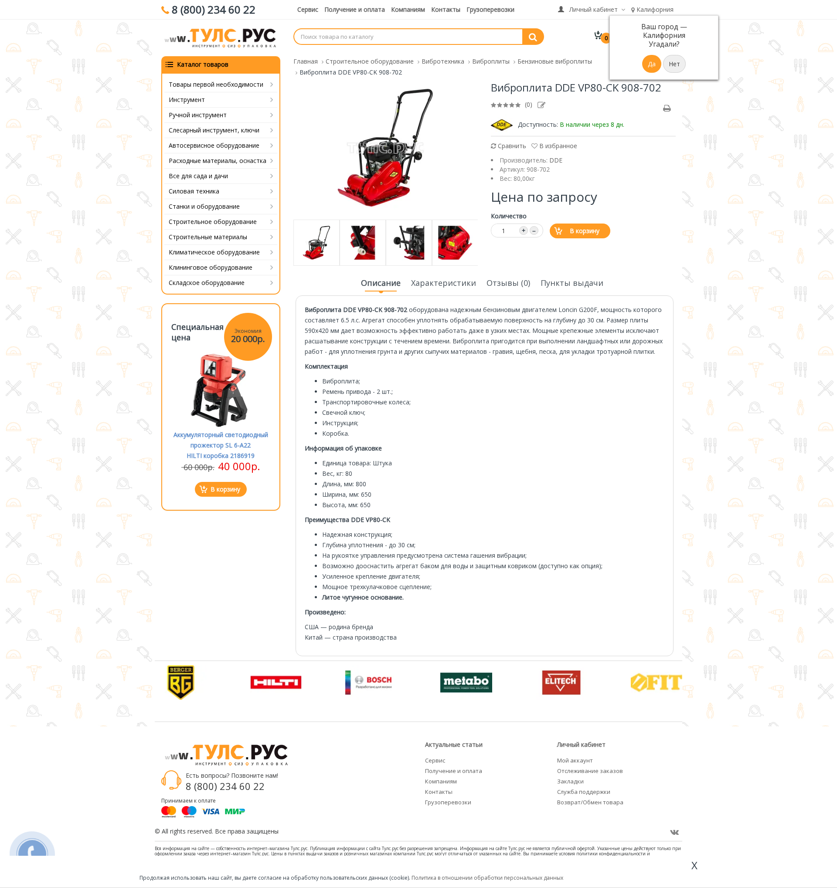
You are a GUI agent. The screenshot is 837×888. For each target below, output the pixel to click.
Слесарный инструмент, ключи (214, 130)
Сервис (307, 9)
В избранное (557, 146)
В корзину (584, 231)
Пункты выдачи (572, 283)
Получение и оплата (354, 9)
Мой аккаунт (575, 760)
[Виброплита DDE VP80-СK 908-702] (385, 147)
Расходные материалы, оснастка (217, 160)
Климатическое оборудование (214, 252)
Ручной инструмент (198, 115)
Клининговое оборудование (210, 267)
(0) (528, 104)
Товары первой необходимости (216, 84)
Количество (509, 216)
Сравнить (511, 146)
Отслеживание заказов (590, 771)
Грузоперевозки (490, 9)
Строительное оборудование (213, 221)
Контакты (445, 9)
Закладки (570, 781)
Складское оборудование (207, 282)
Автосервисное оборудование (214, 145)
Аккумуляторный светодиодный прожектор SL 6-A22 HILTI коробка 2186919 (221, 445)
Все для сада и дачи (198, 176)
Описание (381, 283)
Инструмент (187, 99)
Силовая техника (194, 191)
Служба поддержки (583, 792)
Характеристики (443, 283)
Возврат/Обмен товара (590, 802)
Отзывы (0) (508, 283)
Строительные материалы (208, 237)
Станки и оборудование (204, 206)
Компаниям (408, 9)
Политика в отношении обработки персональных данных (487, 877)
